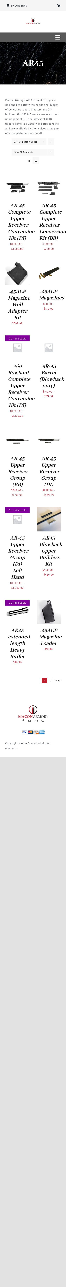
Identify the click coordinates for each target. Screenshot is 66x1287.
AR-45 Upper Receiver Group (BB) (18, 471)
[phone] (42, 720)
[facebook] (23, 720)
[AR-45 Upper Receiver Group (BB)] (17, 430)
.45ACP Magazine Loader (50, 637)
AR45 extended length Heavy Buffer (19, 643)
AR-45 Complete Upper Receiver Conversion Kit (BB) (52, 222)
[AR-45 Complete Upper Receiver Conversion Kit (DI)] (17, 177)
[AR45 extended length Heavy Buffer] (17, 602)
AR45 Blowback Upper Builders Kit (50, 551)
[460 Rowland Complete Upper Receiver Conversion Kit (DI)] (17, 337)
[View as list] (36, 160)
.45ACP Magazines (51, 294)
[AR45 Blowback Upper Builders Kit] (49, 509)
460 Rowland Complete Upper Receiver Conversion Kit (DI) (21, 386)
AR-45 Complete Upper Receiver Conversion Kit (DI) (21, 222)
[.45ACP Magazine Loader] (49, 602)
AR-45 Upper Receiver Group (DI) (49, 471)
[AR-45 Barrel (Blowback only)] (49, 337)
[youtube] (29, 720)
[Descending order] (51, 141)
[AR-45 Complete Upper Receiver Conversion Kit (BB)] (49, 177)
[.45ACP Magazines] (49, 263)
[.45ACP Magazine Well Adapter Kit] (17, 263)
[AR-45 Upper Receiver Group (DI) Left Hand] (17, 509)
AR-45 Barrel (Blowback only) (51, 376)
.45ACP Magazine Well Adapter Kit (19, 304)
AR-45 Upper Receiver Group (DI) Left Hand (18, 558)
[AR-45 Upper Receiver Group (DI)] (49, 430)
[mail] (36, 720)
